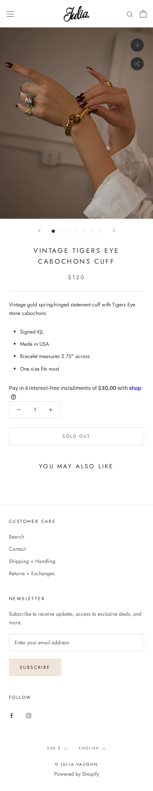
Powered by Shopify (76, 774)
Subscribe (35, 667)
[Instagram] (28, 715)
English (89, 748)
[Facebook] (11, 715)
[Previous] (39, 230)
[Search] (130, 14)
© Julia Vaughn (76, 764)
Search (16, 536)
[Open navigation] (10, 14)
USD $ (54, 748)
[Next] (114, 230)
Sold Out (76, 436)
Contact (17, 549)
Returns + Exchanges (32, 573)
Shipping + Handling (32, 561)
